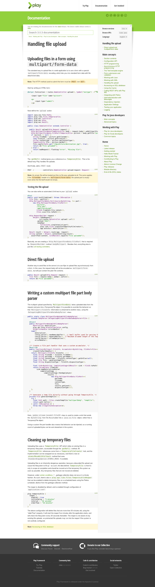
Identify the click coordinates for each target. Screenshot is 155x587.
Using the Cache (110, 88)
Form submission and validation (112, 74)
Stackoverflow (67, 548)
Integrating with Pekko (112, 95)
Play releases (109, 166)
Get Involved (119, 5)
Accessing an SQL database (114, 85)
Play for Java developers (113, 131)
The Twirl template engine (113, 70)
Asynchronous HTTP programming (112, 67)
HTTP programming (111, 63)
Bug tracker (90, 567)
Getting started (109, 151)
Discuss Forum (47, 548)
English (122, 37)
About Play (108, 161)
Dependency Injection (112, 102)
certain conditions (46, 475)
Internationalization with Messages (112, 98)
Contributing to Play (111, 159)
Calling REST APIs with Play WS (114, 91)
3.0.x (123, 28)
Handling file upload (111, 82)
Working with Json (111, 77)
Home (106, 146)
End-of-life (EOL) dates (112, 172)
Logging (107, 109)
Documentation (101, 5)
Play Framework (36, 5)
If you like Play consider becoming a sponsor (104, 548)
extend (131, 26)
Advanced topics (110, 122)
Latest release (109, 148)
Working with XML (111, 80)
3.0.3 (59, 26)
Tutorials (39, 567)
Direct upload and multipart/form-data (111, 48)
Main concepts (109, 119)
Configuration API (110, 61)
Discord (57, 548)
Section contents (110, 58)
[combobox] (60, 32)
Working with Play (110, 156)
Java (125, 33)
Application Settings (111, 104)
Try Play (85, 5)
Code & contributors (90, 565)
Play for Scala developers (113, 133)
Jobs (65, 565)
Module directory (110, 169)
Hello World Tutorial (111, 153)
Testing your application (112, 107)
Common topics (110, 136)
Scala (121, 33)
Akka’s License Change (113, 164)
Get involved (90, 570)
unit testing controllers (42, 246)
